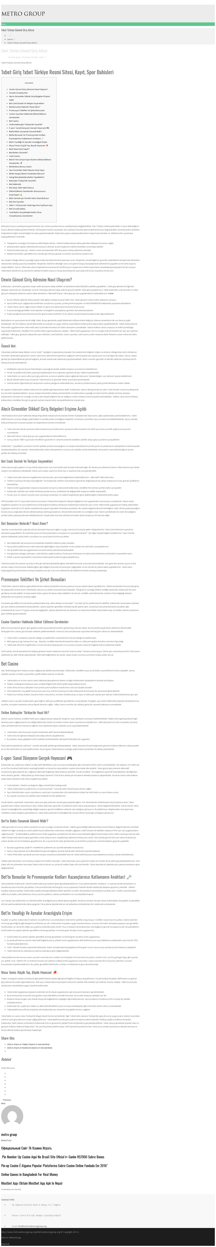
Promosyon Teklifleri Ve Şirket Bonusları (27, 110)
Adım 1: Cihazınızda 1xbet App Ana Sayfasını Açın (31, 205)
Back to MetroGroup (11, 1237)
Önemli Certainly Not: (18, 92)
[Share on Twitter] (8, 1077)
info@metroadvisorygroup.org (32, 1226)
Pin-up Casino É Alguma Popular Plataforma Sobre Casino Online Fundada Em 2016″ (54, 1165)
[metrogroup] (108, 14)
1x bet (110, 293)
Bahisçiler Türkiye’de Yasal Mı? (22, 180)
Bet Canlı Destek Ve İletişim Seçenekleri (26, 103)
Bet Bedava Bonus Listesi (20, 166)
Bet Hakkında (15, 184)
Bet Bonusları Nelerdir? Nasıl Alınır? (24, 107)
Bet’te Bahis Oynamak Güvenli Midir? (25, 131)
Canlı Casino (14, 156)
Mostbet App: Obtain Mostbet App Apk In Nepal (31, 1183)
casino (10, 39)
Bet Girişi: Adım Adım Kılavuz (21, 187)
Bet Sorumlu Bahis (17, 208)
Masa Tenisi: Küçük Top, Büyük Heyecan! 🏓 (28, 145)
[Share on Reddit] (8, 1087)
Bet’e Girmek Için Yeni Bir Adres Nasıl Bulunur (29, 198)
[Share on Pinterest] (8, 1084)
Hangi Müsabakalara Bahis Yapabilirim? (26, 177)
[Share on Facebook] (8, 1073)
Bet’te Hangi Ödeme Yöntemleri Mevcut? (27, 173)
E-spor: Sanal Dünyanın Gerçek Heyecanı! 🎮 (29, 128)
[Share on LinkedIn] (8, 1080)
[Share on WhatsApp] (8, 1094)
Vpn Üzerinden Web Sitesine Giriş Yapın (27, 170)
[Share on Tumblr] (8, 1091)
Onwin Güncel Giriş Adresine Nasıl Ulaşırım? (28, 89)
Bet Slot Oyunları (16, 201)
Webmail (5, 1244)
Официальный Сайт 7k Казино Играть (26, 1148)
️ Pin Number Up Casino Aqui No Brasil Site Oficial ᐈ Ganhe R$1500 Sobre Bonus (52, 1156)
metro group (16, 57)
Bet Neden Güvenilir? (18, 152)
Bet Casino (14, 121)
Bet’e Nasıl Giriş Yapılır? (19, 149)
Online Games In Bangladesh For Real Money (29, 1174)
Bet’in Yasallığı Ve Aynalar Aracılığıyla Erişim (28, 142)
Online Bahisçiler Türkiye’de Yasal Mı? (25, 124)
